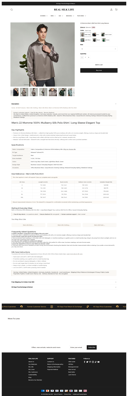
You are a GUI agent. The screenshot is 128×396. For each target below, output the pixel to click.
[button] (82, 57)
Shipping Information (53, 367)
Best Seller (71, 372)
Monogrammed (73, 367)
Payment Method (52, 369)
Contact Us (50, 361)
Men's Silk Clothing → (64, 225)
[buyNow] (99, 70)
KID (60, 16)
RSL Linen (31, 369)
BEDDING (69, 16)
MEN (52, 16)
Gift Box (70, 364)
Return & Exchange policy (55, 364)
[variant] (98, 49)
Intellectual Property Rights (80, 394)
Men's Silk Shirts (43, 107)
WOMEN (42, 16)
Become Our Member (35, 380)
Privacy (98, 272)
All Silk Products (21, 107)
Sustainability (32, 374)
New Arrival (72, 369)
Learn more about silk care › (75, 254)
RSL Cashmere (33, 372)
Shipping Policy (75, 272)
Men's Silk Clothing (32, 107)
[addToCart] (99, 65)
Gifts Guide (71, 361)
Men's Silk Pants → (99, 225)
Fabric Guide (105, 272)
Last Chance (72, 374)
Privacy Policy (67, 394)
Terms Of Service (58, 394)
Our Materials (32, 364)
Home (13, 107)
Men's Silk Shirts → (28, 225)
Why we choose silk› (69, 149)
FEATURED (80, 16)
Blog (29, 377)
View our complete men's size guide (46, 177)
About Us (31, 361)
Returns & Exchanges (87, 272)
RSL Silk (30, 367)
